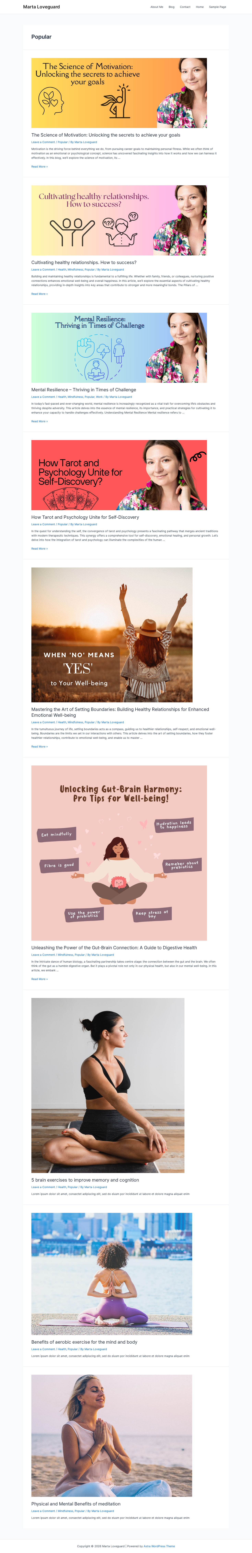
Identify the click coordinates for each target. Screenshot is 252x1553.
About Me (157, 7)
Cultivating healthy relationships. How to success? (83, 262)
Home (200, 7)
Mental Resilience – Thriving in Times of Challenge (83, 389)
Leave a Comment (43, 142)
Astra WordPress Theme (159, 1546)
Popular (63, 142)
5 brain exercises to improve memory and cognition (85, 1180)
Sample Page (217, 7)
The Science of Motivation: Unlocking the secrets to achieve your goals (105, 135)
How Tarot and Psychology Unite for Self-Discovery (85, 517)
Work (99, 396)
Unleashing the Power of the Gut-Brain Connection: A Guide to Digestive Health (114, 947)
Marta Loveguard (41, 6)
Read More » (39, 166)
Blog (172, 7)
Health (62, 269)
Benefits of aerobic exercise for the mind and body (84, 1342)
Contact (185, 7)
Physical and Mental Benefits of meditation (76, 1503)
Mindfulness (75, 269)
